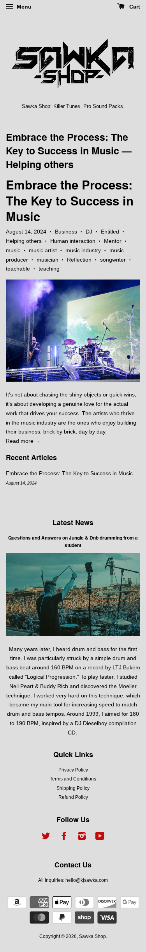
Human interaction (72, 241)
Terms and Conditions (73, 779)
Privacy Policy (73, 770)
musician (47, 260)
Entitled (110, 231)
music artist (43, 250)
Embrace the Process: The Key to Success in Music (67, 143)
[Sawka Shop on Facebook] (64, 838)
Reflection (79, 260)
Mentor (112, 241)
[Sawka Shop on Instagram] (81, 838)
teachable (18, 268)
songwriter (113, 260)
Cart (134, 7)
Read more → (23, 441)
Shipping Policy (73, 788)
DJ (89, 231)
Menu (23, 7)
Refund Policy (73, 797)
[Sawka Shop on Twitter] (46, 838)
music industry (83, 250)
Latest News (73, 522)
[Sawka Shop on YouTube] (99, 838)
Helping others (24, 241)
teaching (49, 268)
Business (66, 231)
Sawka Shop (92, 936)
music (13, 250)
